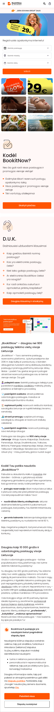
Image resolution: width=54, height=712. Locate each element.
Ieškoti (27, 71)
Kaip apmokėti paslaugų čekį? (24, 293)
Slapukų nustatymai (27, 704)
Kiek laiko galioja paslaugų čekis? (26, 270)
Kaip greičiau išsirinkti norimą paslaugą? (23, 255)
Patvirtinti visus (27, 696)
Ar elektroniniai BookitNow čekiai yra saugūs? (25, 277)
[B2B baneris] (27, 332)
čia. (17, 687)
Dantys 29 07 (27, 24)
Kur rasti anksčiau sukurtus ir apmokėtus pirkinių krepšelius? (24, 286)
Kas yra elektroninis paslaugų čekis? (24, 263)
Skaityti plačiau (27, 205)
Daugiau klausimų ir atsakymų (27, 301)
